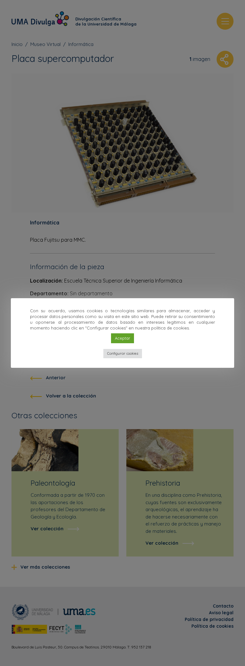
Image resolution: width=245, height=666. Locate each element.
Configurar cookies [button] (122, 353)
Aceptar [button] (122, 338)
